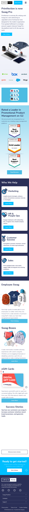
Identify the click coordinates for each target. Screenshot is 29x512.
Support (5, 502)
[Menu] (26, 2)
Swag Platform (7, 495)
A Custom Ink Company (19, 510)
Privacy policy (6, 507)
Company (5, 498)
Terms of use (14, 507)
